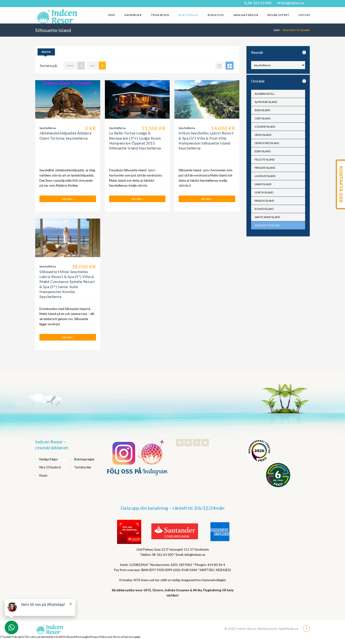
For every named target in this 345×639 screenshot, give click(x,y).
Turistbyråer (82, 467)
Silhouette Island (267, 225)
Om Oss (304, 15)
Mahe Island (263, 184)
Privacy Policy (98, 637)
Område (257, 81)
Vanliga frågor (245, 15)
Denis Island (263, 134)
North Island (264, 192)
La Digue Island (265, 175)
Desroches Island (267, 143)
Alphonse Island (266, 101)
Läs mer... (67, 198)
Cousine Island (265, 126)
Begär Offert (278, 15)
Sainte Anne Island (267, 217)
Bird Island (262, 110)
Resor (46, 51)
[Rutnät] (230, 66)
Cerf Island (262, 118)
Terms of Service (123, 637)
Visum (43, 475)
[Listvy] (219, 66)
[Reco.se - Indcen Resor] (259, 451)
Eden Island (263, 151)
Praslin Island (264, 200)
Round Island (264, 208)
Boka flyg (216, 15)
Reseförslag (188, 15)
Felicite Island (265, 159)
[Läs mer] (67, 101)
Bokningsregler (84, 459)
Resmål (257, 52)
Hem (111, 15)
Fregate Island (265, 167)
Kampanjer (133, 15)
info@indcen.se (292, 3)
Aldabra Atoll (265, 93)
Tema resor (160, 15)
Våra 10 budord (50, 467)
